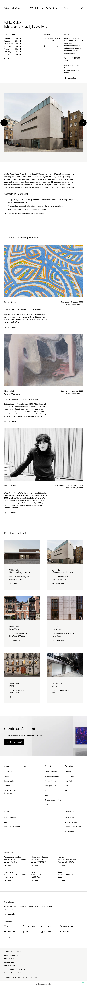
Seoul (67, 790)
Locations (8, 771)
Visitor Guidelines (11, 955)
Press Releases (10, 817)
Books (75, 8)
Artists (6, 8)
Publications (69, 817)
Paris (67, 786)
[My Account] (82, 8)
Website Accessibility (12, 951)
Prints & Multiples (51, 781)
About (7, 766)
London (68, 771)
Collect (66, 8)
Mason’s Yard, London (74, 304)
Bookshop (69, 812)
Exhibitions (15, 8)
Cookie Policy (9, 962)
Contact (7, 786)
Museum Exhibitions (12, 827)
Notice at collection (43, 984)
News (6, 812)
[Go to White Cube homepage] (43, 8)
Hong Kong (69, 776)
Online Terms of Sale (53, 800)
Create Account (51, 771)
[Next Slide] (83, 122)
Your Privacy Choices (12, 972)
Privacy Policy (10, 958)
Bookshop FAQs (71, 831)
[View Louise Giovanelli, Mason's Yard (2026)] (43, 454)
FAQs (47, 805)
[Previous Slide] (4, 122)
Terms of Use (9, 965)
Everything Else (71, 822)
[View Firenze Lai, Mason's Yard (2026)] (43, 360)
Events (6, 822)
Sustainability (9, 781)
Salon (47, 790)
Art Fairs (48, 795)
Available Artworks (52, 776)
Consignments (50, 786)
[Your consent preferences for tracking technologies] (83, 983)
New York (68, 781)
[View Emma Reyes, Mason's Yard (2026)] (43, 271)
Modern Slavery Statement (15, 969)
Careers (7, 776)
